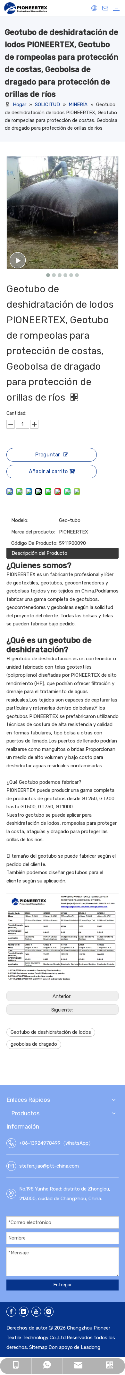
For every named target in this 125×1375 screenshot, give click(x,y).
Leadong (90, 1347)
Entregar (63, 1285)
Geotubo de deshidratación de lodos (51, 1032)
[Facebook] (11, 1312)
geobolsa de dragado (34, 1044)
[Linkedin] (24, 1312)
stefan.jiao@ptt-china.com (49, 1166)
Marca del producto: (33, 532)
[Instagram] (49, 1312)
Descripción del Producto (39, 553)
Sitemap (38, 1347)
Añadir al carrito (48, 471)
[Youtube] (36, 1312)
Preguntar (47, 455)
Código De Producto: (34, 543)
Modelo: (19, 520)
